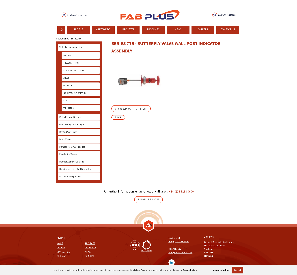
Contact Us (228, 29)
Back (118, 117)
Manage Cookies (221, 270)
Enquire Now (148, 199)
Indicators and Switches (74, 93)
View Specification (131, 108)
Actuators (68, 85)
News (178, 29)
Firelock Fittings (71, 63)
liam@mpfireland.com (77, 15)
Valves (66, 78)
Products (153, 29)
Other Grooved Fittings (74, 70)
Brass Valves (65, 139)
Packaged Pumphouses (70, 176)
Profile (78, 29)
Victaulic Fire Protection (70, 47)
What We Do (103, 29)
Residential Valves (68, 154)
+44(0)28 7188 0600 (226, 15)
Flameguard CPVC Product (72, 146)
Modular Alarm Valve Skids (71, 161)
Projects (128, 29)
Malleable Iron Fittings (70, 117)
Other (66, 100)
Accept (237, 270)
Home (60, 243)
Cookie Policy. (190, 270)
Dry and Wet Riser (68, 131)
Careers (203, 29)
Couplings (68, 55)
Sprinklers (68, 108)
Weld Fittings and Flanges (71, 124)
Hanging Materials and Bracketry (75, 169)
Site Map (61, 256)
